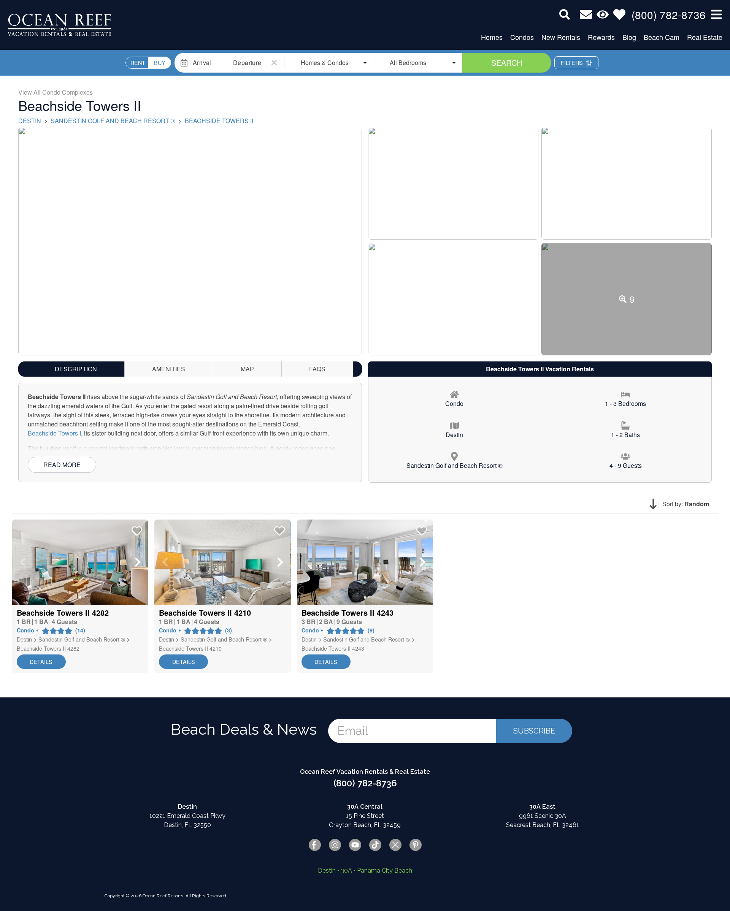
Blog (629, 37)
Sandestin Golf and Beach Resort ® (113, 120)
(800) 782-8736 (365, 783)
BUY (159, 63)
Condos (522, 37)
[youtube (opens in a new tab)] (355, 845)
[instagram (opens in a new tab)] (335, 845)
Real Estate (704, 37)
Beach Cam (661, 37)
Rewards (601, 37)
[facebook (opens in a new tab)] (315, 845)
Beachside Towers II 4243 (333, 648)
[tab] (75, 369)
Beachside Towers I (54, 433)
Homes (492, 37)
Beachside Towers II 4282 (48, 648)
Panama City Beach (384, 870)
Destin (29, 120)
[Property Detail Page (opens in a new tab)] (80, 562)
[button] (22, 562)
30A (346, 870)
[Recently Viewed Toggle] (603, 14)
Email (352, 731)
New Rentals (560, 37)
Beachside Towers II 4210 (190, 648)
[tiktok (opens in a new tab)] (375, 845)
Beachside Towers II (219, 120)
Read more (62, 464)
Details (41, 661)
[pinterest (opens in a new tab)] (415, 845)
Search (506, 62)
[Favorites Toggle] (619, 14)
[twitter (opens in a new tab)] (395, 845)
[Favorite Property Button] (136, 529)
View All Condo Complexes (55, 92)
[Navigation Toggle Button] (716, 14)
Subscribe (534, 730)
